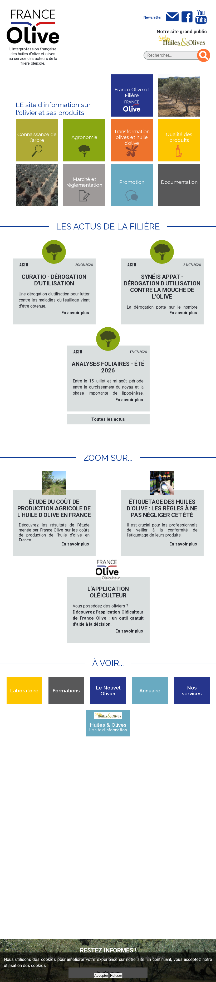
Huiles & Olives (108, 727)
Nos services (192, 690)
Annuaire (149, 690)
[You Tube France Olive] (201, 17)
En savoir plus (75, 312)
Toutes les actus (108, 419)
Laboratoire (24, 690)
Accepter (101, 976)
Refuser (116, 976)
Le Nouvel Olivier (108, 690)
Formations (66, 690)
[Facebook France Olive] (187, 17)
